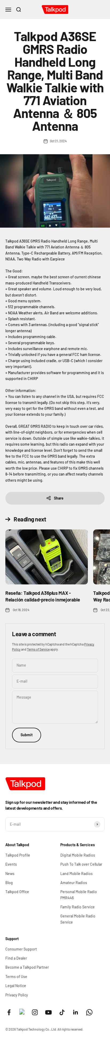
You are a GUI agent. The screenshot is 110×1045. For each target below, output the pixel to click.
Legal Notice (15, 985)
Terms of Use (16, 976)
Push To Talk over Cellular (81, 864)
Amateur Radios (73, 882)
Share (59, 498)
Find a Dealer (16, 958)
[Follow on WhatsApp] (89, 1012)
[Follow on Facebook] (9, 1012)
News (9, 873)
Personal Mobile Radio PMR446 (78, 894)
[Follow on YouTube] (48, 1012)
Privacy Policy (16, 995)
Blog (9, 882)
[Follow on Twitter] (22, 1013)
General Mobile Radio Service (77, 919)
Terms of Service (38, 649)
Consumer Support (21, 949)
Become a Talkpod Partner (27, 967)
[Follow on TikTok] (62, 1012)
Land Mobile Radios (76, 873)
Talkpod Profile (17, 855)
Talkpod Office (17, 891)
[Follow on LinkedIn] (75, 1012)
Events (11, 864)
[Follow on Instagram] (34, 1012)
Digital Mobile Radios (77, 855)
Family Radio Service (77, 907)
